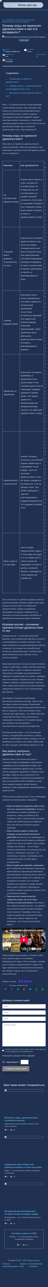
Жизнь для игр (27, 4)
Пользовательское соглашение (36, 1265)
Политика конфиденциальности (10, 1265)
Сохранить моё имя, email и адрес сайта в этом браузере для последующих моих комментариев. (25, 1050)
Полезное (10, 20)
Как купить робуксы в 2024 (24, 1233)
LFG (3, 20)
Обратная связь (23, 1265)
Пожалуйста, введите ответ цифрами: (18, 1056)
